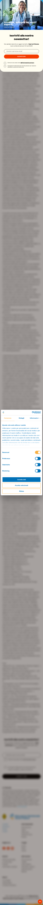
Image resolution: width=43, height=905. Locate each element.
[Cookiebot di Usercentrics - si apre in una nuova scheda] (32, 412)
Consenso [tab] (7, 418)
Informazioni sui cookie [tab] (36, 418)
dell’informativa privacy (27, 62)
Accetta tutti (21, 479)
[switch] (38, 458)
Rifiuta (21, 491)
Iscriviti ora (21, 56)
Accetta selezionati (21, 485)
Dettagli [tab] (21, 418)
